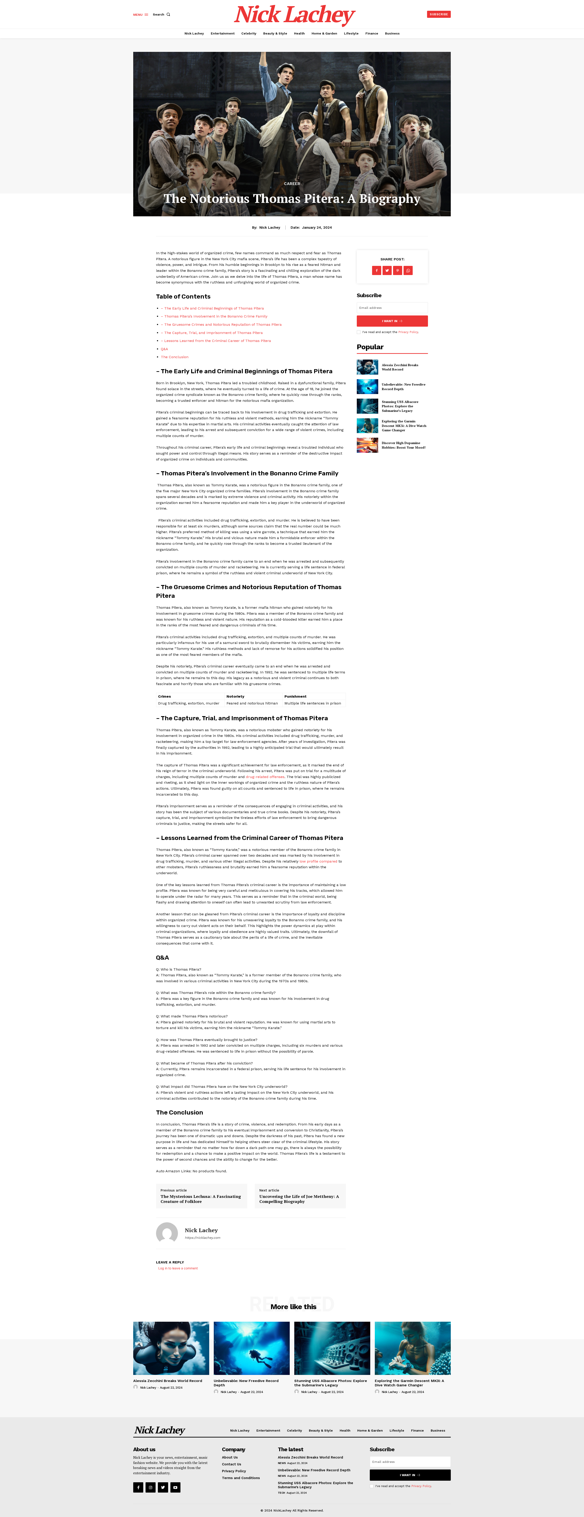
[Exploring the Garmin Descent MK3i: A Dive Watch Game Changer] (367, 425)
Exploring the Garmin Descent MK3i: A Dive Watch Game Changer (404, 425)
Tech (281, 1492)
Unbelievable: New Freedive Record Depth (314, 1470)
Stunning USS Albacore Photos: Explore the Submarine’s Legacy (400, 406)
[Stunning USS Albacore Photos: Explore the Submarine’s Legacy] (367, 406)
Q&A (164, 349)
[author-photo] (136, 1387)
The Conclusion (174, 357)
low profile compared (318, 861)
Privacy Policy (408, 332)
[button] (162, 14)
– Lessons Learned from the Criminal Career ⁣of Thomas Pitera (216, 341)
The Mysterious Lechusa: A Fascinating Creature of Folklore (201, 1199)
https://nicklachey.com (202, 1237)
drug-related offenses (265, 777)
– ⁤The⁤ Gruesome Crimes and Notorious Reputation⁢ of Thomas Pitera (221, 324)
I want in (389, 321)
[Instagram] (151, 1487)
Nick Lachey (269, 227)
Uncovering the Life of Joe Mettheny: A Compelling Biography (299, 1199)
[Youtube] (175, 1487)
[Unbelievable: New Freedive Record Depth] (367, 386)
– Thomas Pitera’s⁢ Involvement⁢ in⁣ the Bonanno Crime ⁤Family (214, 316)
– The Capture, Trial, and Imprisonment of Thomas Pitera (212, 333)
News (282, 1463)
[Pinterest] (397, 270)
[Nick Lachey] (167, 1233)
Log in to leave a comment (178, 1268)
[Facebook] (376, 270)
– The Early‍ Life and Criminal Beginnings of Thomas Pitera (212, 308)
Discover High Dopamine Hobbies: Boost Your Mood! (403, 445)
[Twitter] (387, 270)
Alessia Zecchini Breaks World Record (400, 367)
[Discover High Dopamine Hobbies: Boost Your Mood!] (367, 445)
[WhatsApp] (408, 270)
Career (292, 184)
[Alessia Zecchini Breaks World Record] (367, 367)
